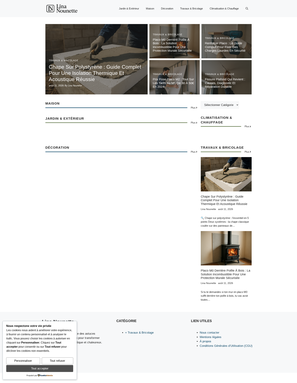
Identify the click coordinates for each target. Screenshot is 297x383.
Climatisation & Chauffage (224, 8)
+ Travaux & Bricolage (139, 332)
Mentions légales (210, 337)
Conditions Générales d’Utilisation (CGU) (226, 345)
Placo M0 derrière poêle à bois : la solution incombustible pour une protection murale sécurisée (172, 45)
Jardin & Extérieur (129, 8)
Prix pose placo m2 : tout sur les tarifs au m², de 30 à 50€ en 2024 (173, 83)
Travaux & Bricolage (191, 8)
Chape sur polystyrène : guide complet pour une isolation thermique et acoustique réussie (95, 73)
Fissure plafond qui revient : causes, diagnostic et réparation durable (225, 83)
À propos (205, 341)
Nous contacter (209, 332)
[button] (247, 8)
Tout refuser (57, 360)
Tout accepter (39, 368)
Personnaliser (23, 360)
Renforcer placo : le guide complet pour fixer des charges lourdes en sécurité (225, 47)
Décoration (167, 8)
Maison (150, 8)
